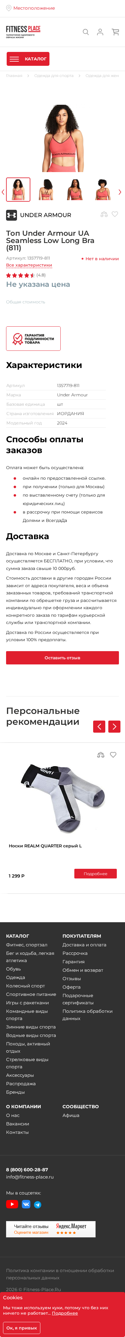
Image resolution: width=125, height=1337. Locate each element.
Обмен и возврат (82, 970)
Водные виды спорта (31, 1035)
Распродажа (21, 1083)
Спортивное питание (31, 994)
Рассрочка (75, 953)
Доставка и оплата (84, 945)
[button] (114, 727)
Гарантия (73, 961)
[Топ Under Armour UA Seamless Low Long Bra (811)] (62, 138)
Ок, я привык (21, 1328)
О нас (12, 1115)
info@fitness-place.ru (30, 1177)
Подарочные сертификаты (78, 999)
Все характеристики (29, 265)
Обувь (13, 969)
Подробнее (95, 873)
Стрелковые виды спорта (27, 1063)
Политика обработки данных (87, 1014)
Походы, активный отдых (28, 1047)
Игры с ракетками (27, 1003)
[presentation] (11, 190)
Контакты (17, 1132)
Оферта (71, 987)
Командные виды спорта (27, 1014)
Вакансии (17, 1124)
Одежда (15, 977)
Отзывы (71, 978)
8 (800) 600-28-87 (27, 1169)
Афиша (70, 1115)
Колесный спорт (25, 986)
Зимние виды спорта (31, 1027)
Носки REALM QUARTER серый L (45, 846)
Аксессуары (20, 1075)
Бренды (15, 1092)
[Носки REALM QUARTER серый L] (63, 798)
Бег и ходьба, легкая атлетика (30, 956)
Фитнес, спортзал (26, 945)
